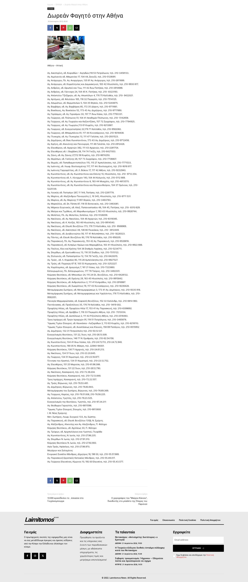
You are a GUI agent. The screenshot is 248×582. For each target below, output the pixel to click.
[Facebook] (50, 28)
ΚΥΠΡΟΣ (118, 565)
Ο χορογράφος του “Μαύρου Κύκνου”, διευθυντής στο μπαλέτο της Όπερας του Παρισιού (127, 501)
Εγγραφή (196, 548)
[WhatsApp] (70, 28)
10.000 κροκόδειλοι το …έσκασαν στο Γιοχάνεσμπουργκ (65, 499)
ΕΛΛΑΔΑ (59, 4)
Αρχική (50, 4)
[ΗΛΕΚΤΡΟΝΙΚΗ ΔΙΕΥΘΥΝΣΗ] (77, 28)
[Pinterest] (63, 28)
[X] (57, 28)
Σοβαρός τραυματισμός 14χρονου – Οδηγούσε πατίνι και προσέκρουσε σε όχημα (139, 559)
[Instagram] (35, 556)
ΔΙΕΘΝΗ (118, 543)
